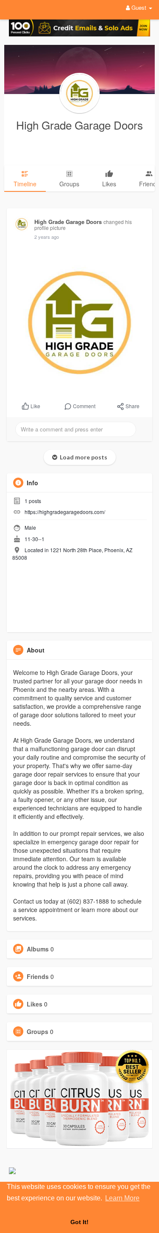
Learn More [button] (122, 1198)
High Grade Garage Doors (79, 125)
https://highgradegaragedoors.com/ (65, 511)
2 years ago (46, 236)
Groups (37, 1031)
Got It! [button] (79, 1222)
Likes (34, 1004)
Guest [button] (139, 7)
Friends (38, 976)
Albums (38, 948)
